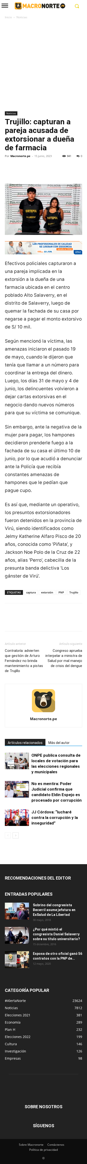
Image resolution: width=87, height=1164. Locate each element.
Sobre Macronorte (31, 1145)
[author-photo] (43, 712)
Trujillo (73, 592)
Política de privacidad (43, 1150)
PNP (61, 592)
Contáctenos (55, 1145)
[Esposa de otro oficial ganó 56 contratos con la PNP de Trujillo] (17, 959)
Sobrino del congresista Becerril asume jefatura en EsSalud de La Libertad (54, 910)
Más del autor (59, 743)
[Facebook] (9, 172)
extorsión (47, 592)
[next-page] (16, 835)
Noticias (21, 17)
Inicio (8, 17)
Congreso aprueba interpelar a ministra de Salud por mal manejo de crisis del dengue (63, 658)
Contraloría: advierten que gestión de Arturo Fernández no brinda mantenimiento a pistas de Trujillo (24, 660)
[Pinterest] (32, 172)
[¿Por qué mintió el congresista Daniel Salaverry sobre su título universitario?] (17, 935)
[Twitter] (21, 172)
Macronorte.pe (20, 156)
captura (31, 592)
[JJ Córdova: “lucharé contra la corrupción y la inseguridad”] (17, 817)
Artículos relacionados (25, 743)
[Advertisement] (43, 65)
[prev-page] (8, 835)
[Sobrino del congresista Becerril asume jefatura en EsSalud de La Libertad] (17, 911)
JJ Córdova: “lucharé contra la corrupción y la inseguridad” (54, 817)
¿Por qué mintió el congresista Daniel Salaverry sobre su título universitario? (56, 934)
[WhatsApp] (43, 172)
